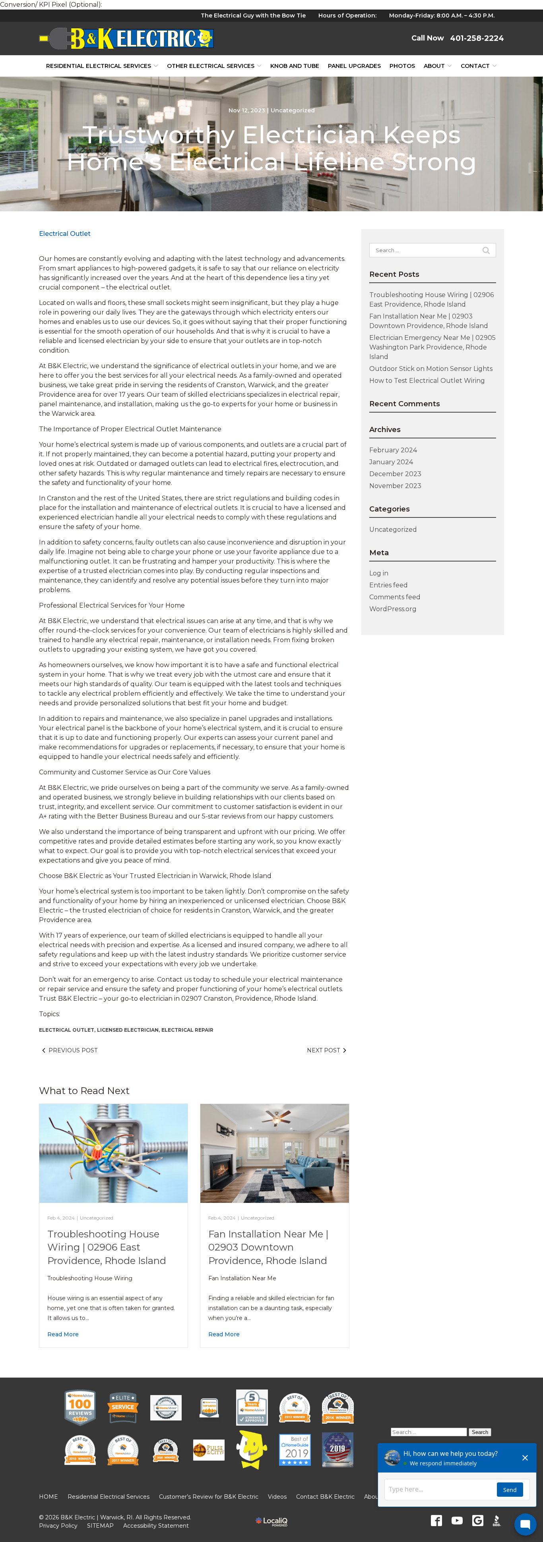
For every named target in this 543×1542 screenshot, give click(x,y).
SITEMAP (100, 1525)
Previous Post (72, 1050)
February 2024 (393, 450)
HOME (48, 1496)
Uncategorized (293, 110)
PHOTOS (402, 65)
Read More (63, 1334)
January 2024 (391, 462)
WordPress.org (393, 609)
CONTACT (475, 65)
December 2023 (395, 474)
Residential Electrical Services (98, 65)
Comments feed (395, 597)
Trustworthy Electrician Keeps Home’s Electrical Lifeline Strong (271, 148)
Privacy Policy (58, 1525)
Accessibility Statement (156, 1525)
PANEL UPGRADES (354, 65)
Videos (277, 1496)
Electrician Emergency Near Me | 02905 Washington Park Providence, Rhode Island (432, 347)
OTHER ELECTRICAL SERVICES (210, 65)
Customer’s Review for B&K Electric (208, 1496)
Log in (378, 573)
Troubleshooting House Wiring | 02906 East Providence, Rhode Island (106, 1247)
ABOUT (434, 65)
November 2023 (395, 486)
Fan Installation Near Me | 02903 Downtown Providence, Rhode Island (268, 1247)
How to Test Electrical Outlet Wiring (427, 380)
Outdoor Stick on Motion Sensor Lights (431, 368)
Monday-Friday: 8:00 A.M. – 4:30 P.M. (442, 15)
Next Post (323, 1050)
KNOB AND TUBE (294, 65)
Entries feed (388, 585)
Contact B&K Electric (325, 1496)
